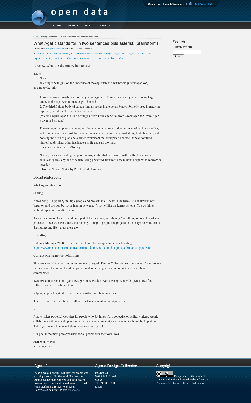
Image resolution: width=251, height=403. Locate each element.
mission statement (82, 58)
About (141, 53)
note (49, 53)
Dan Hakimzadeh (83, 53)
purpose (97, 58)
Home (35, 37)
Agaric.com (120, 53)
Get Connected (203, 4)
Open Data (80, 12)
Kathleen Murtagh (103, 53)
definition (59, 58)
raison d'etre (109, 58)
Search (73, 25)
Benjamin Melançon (55, 48)
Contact (104, 25)
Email (98, 386)
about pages (152, 53)
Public (41, 53)
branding (48, 58)
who (121, 58)
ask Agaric (74, 390)
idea (69, 58)
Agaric (132, 53)
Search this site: (183, 46)
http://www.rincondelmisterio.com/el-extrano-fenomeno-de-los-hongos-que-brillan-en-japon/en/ (92, 247)
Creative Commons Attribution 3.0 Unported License (182, 381)
